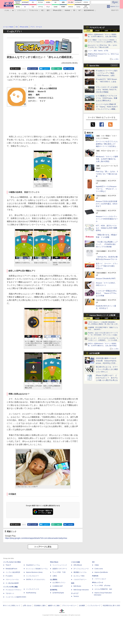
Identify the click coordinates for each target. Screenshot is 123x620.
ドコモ (6, 10)
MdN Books (77, 586)
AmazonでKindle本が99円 (105, 278)
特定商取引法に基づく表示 (111, 605)
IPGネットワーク (97, 582)
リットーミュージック (59, 565)
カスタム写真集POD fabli (103, 589)
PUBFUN (95, 576)
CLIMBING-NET (57, 586)
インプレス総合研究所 (13, 572)
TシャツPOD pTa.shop (102, 585)
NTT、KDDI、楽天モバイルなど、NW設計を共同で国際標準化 (106, 228)
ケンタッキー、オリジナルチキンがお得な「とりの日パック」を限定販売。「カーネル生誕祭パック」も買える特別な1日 (103, 340)
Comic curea (99, 569)
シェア (34, 68)
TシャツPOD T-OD (59, 572)
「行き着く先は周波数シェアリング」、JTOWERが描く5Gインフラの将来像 (107, 244)
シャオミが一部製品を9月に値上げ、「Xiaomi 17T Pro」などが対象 (107, 293)
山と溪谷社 (53, 579)
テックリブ (74, 593)
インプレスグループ (93, 605)
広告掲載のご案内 (40, 605)
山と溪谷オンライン (58, 582)
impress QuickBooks (101, 572)
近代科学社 (53, 590)
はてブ (46, 68)
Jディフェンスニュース (81, 569)
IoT (80, 10)
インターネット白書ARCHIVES (16, 597)
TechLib (76, 596)
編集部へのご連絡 (54, 605)
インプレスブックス (32, 589)
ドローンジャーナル (12, 579)
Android (67, 10)
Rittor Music (54, 562)
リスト (24, 68)
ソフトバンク (21, 10)
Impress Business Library (34, 572)
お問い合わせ (27, 605)
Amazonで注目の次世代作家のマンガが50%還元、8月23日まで (106, 203)
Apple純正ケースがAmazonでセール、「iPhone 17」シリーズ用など (106, 188)
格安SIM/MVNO (89, 10)
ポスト (17, 68)
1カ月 (115, 31)
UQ (42, 10)
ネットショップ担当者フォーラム (37, 569)
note (58, 68)
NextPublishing (31, 593)
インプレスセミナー (32, 576)
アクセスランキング (97, 27)
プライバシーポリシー (69, 605)
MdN (72, 583)
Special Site (94, 66)
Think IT (8, 565)
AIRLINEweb (78, 565)
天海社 (97, 565)
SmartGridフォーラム (33, 565)
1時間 (88, 31)
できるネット (10, 593)
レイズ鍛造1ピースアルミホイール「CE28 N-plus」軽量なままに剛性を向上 (106, 98)
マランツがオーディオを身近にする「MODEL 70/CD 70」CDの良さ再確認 (107, 89)
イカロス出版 (75, 562)
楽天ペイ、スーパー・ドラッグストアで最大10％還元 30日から (107, 266)
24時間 (97, 31)
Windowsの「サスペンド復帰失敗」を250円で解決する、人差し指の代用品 (107, 159)
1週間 (106, 31)
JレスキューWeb (79, 576)
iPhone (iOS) (57, 10)
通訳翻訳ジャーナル (80, 572)
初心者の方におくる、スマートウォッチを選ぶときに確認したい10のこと (107, 369)
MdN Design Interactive (81, 590)
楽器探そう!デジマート (59, 569)
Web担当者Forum (11, 569)
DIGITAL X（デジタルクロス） (36, 579)
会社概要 (82, 605)
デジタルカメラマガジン (14, 590)
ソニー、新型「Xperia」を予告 (98, 50)
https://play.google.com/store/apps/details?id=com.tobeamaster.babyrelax (36, 538)
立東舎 (54, 576)
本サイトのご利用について (11, 605)
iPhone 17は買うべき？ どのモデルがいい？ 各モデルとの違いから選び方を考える (107, 377)
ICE (93, 562)
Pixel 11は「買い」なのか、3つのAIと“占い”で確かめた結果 (107, 174)
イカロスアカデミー (80, 579)
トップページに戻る (43, 547)
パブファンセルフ (100, 579)
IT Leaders (9, 576)
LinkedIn (70, 68)
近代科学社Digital (58, 593)
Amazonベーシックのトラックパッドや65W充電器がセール (107, 218)
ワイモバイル (33, 10)
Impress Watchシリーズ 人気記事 (102, 315)
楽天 (48, 10)
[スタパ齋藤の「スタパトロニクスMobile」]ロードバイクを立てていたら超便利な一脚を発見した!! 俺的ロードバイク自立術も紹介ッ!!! (103, 42)
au (13, 10)
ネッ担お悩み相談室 (12, 583)
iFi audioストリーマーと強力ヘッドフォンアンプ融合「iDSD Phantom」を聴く (106, 73)
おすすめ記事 (94, 353)
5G (74, 10)
